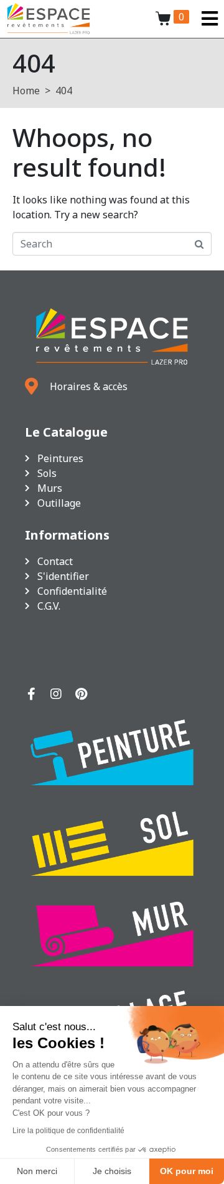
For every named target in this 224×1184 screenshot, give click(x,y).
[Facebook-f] (31, 694)
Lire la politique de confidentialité (68, 1130)
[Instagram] (56, 694)
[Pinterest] (80, 694)
